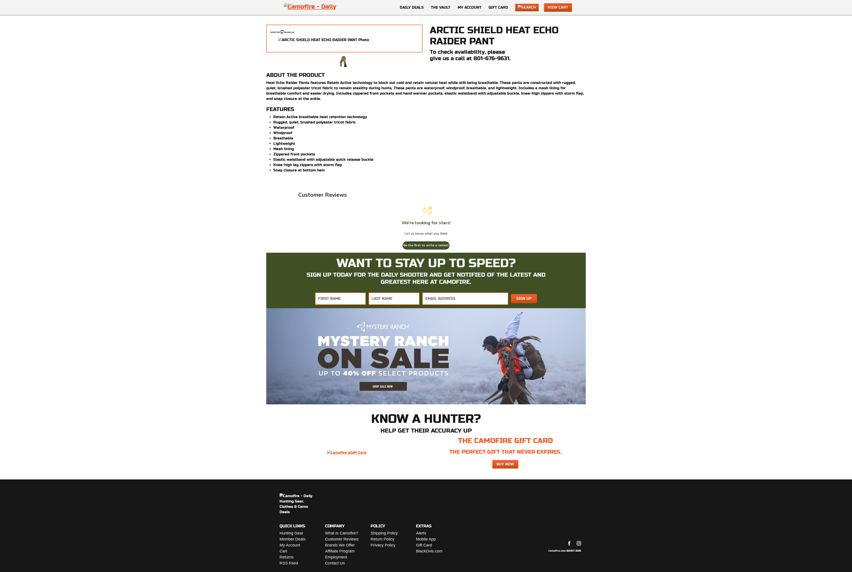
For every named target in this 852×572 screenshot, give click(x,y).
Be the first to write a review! (426, 245)
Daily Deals (412, 7)
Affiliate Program (340, 551)
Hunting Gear (291, 533)
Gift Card (498, 7)
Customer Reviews (342, 539)
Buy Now (505, 464)
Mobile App (426, 539)
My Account (469, 7)
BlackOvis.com (429, 551)
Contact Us (335, 563)
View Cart (558, 7)
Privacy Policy (383, 545)
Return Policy (382, 539)
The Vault (440, 7)
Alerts (421, 533)
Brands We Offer (340, 545)
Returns (287, 557)
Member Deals (293, 539)
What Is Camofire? (341, 533)
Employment (336, 557)
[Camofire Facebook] (569, 543)
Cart (283, 551)
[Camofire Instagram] (579, 543)
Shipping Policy (384, 533)
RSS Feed (289, 563)
